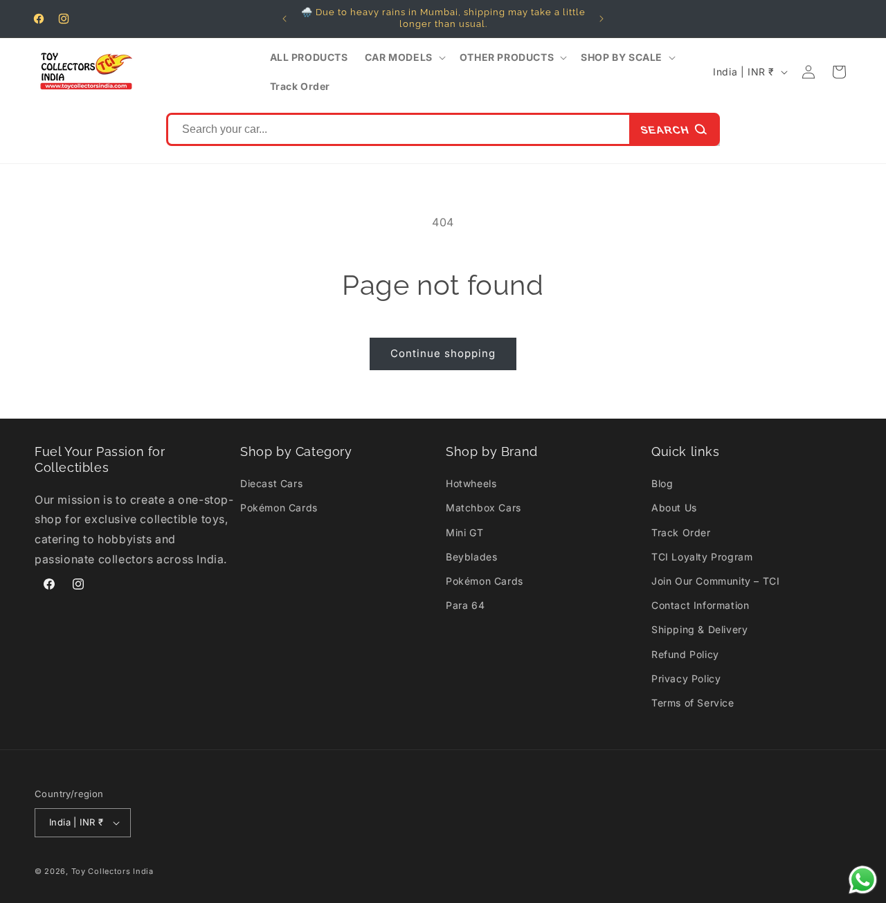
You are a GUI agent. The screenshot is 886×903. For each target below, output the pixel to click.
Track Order (681, 532)
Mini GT (464, 532)
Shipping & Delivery (699, 629)
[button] (403, 57)
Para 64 (465, 605)
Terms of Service (692, 703)
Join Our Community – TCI (715, 581)
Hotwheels (471, 483)
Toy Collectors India (112, 871)
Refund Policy (685, 654)
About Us (674, 507)
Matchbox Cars (483, 507)
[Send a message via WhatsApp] (863, 880)
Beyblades (471, 557)
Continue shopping (443, 353)
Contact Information (700, 605)
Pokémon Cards (279, 507)
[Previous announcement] (284, 19)
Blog (662, 483)
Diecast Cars (271, 483)
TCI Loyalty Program (701, 557)
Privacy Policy (686, 678)
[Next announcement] (601, 19)
